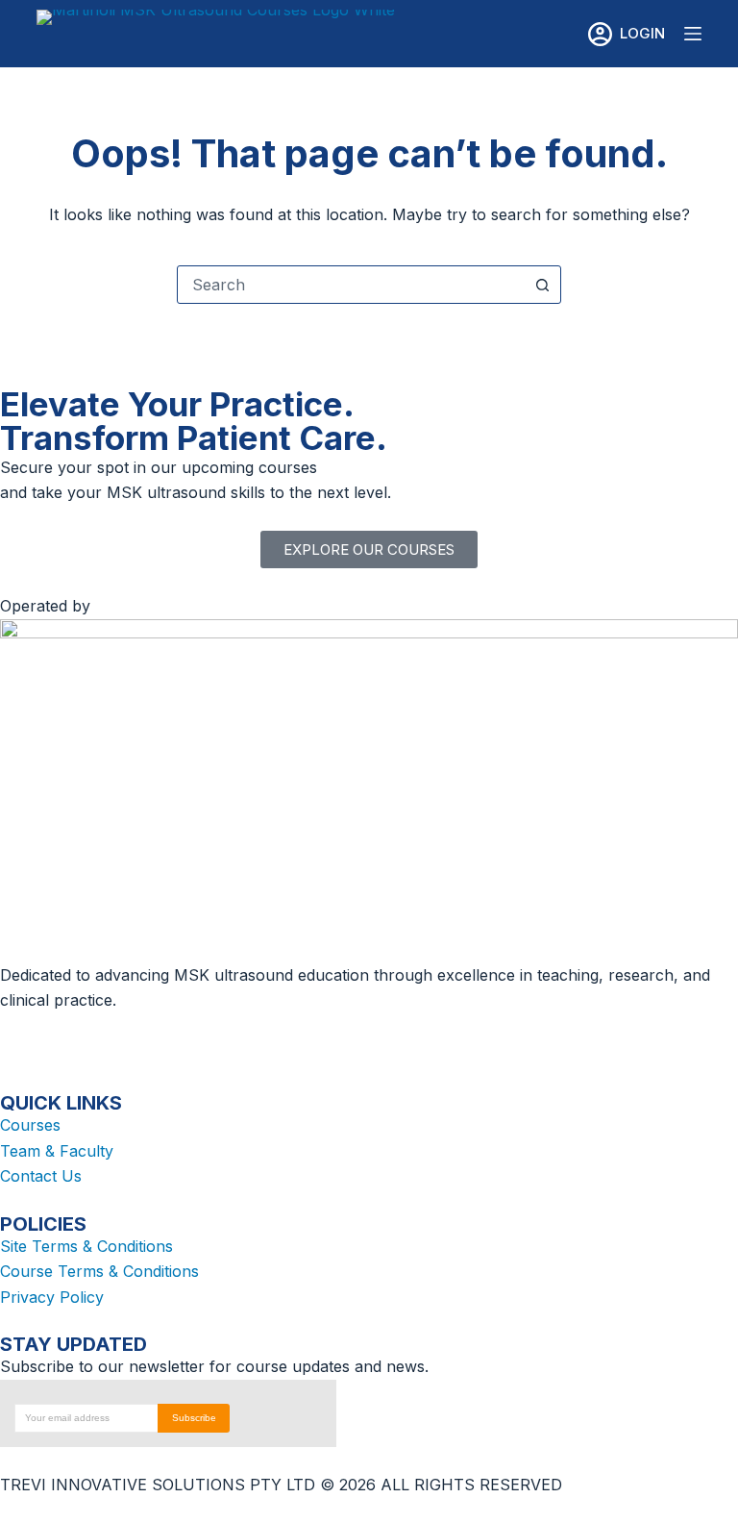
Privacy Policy (52, 1297)
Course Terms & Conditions (99, 1271)
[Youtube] (183, 1037)
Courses (30, 1125)
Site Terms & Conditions (86, 1246)
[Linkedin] (130, 1037)
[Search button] (542, 284)
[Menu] (692, 33)
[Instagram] (77, 1037)
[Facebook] (24, 1037)
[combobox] (351, 284)
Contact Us (41, 1176)
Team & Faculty (56, 1151)
